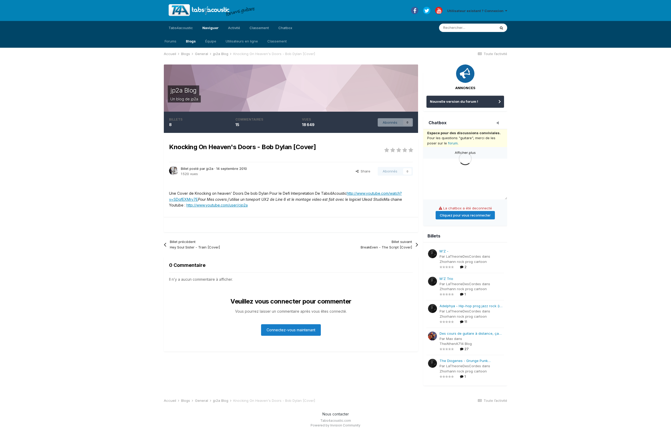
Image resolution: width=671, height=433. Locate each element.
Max (449, 339)
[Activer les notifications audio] (499, 123)
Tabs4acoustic (181, 28)
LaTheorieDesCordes (463, 256)
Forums (170, 41)
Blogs (191, 41)
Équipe (210, 41)
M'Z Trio (446, 279)
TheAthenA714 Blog (456, 344)
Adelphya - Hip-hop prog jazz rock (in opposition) (471, 306)
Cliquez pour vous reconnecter (465, 215)
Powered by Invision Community (335, 425)
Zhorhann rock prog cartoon (463, 261)
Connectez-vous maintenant (291, 330)
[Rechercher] (501, 28)
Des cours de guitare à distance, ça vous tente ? (469, 333)
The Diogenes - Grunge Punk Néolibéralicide (464, 361)
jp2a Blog (183, 90)
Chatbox (285, 28)
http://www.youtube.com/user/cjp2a (217, 205)
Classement (277, 41)
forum (453, 143)
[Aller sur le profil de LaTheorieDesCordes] (432, 253)
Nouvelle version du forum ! (454, 101)
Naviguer (210, 28)
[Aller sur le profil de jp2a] (173, 170)
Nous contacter (335, 414)
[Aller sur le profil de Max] (432, 336)
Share (364, 171)
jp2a (194, 99)
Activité (234, 28)
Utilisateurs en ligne (242, 41)
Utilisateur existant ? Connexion (476, 11)
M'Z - (444, 251)
